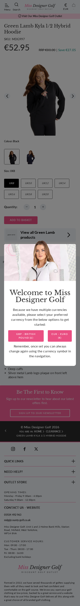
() (26, 335)
